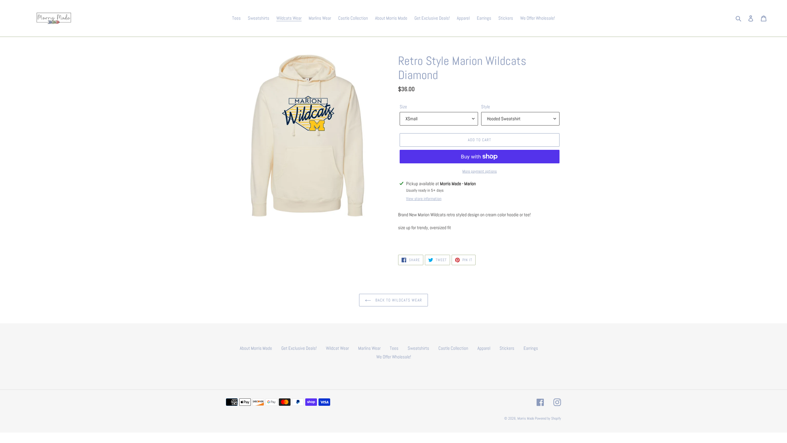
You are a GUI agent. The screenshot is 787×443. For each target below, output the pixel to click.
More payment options (479, 171)
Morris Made (525, 418)
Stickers (507, 348)
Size (403, 107)
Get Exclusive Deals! (299, 348)
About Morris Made (256, 348)
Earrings (531, 348)
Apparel (483, 348)
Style (485, 107)
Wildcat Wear (337, 348)
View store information (423, 198)
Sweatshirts (418, 348)
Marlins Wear (369, 348)
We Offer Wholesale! (393, 357)
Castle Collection (453, 348)
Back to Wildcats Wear (398, 300)
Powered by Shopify (548, 418)
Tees (394, 348)
